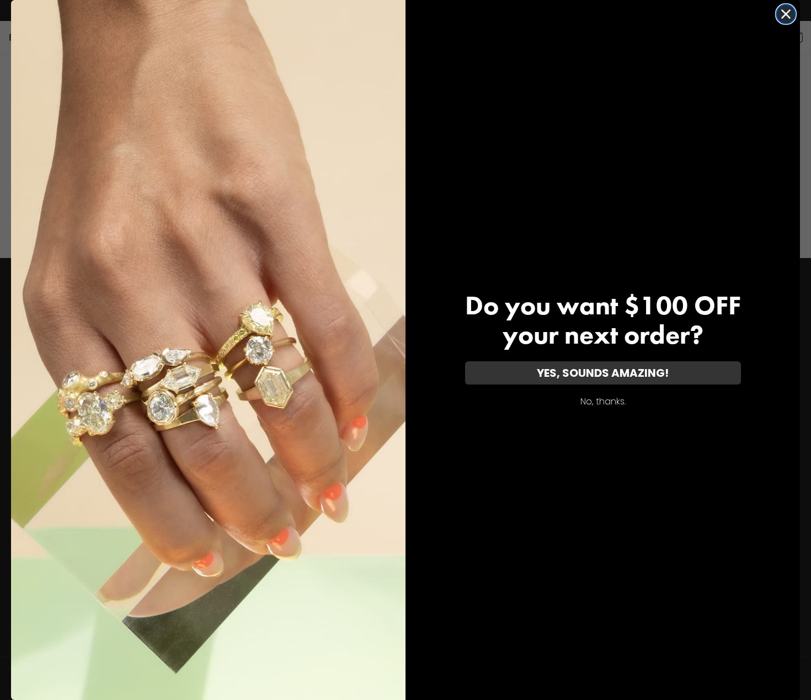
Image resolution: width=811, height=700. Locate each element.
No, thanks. (603, 401)
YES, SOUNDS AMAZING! (603, 373)
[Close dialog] (786, 14)
